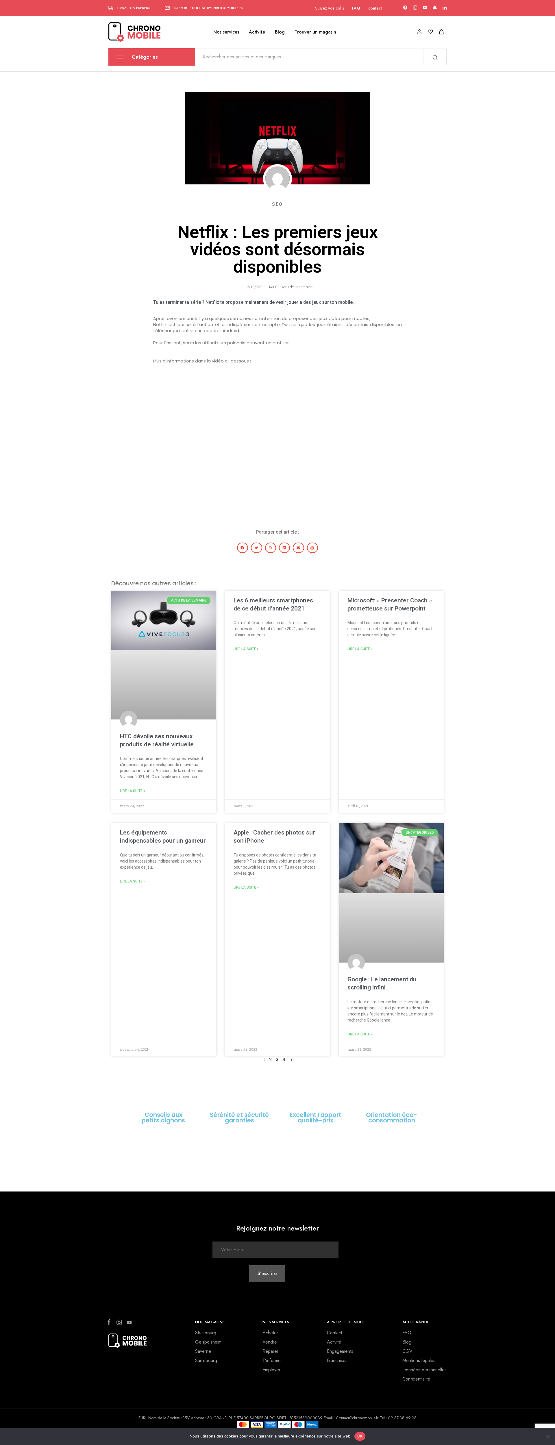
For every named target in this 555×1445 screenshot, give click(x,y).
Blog (280, 32)
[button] (242, 548)
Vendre (269, 1342)
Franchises (337, 1360)
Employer (271, 1369)
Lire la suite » (132, 791)
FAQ (356, 8)
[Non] (548, 1436)
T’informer (272, 1360)
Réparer (270, 1351)
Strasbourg (205, 1332)
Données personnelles (424, 1369)
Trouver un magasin (315, 32)
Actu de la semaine (297, 287)
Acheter (270, 1332)
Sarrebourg (206, 1360)
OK (360, 1436)
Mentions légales (418, 1360)
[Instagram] (119, 1323)
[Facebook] (110, 1323)
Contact (334, 1332)
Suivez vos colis (329, 8)
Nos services (226, 32)
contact (375, 8)
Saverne (203, 1351)
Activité (257, 32)
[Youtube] (128, 1323)
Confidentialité (416, 1379)
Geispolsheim (208, 1342)
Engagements (340, 1351)
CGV (407, 1351)
